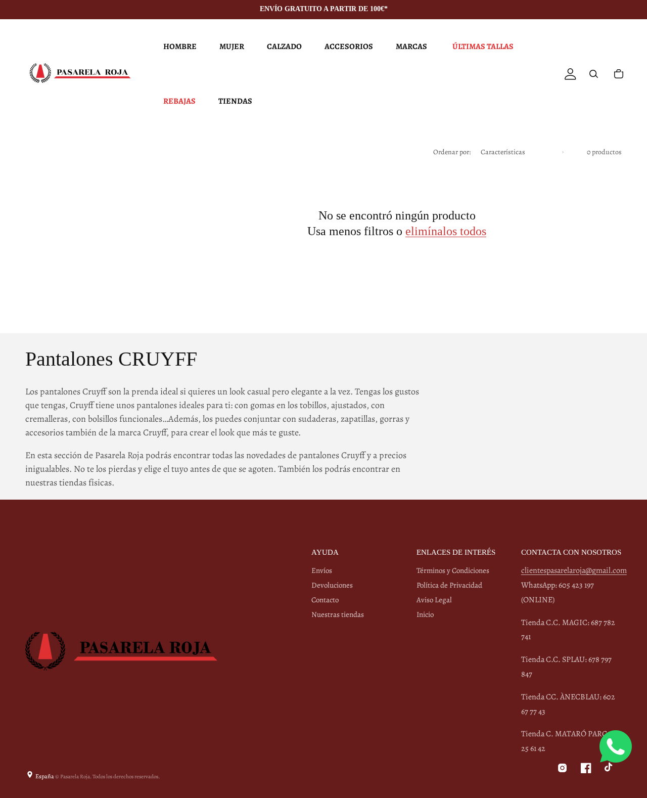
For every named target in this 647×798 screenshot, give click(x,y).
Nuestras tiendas (337, 614)
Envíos (321, 570)
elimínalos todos (445, 231)
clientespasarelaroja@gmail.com (574, 570)
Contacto (325, 600)
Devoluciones (332, 585)
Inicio (425, 614)
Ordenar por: (452, 152)
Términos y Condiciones (453, 570)
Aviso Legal (434, 600)
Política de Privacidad (449, 585)
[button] (179, 46)
